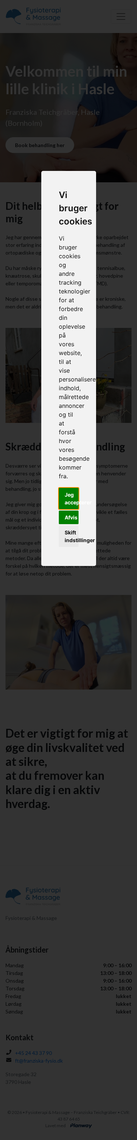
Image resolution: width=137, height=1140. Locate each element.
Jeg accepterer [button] (72, 498)
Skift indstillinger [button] (72, 536)
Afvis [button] (71, 517)
